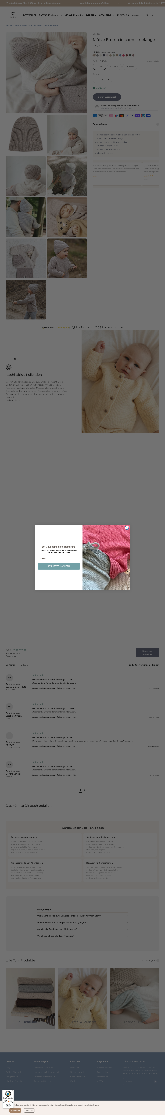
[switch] (8, 1105)
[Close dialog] (127, 528)
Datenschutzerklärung (90, 1105)
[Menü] (12, 1091)
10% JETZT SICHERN (59, 566)
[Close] (162, 1103)
